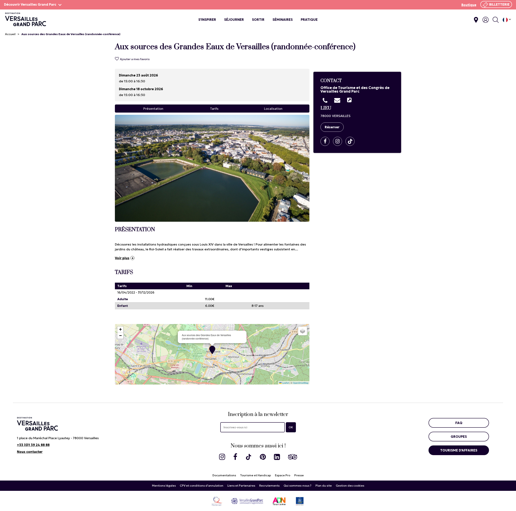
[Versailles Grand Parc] (247, 501)
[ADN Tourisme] (279, 501)
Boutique (468, 5)
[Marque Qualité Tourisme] (217, 501)
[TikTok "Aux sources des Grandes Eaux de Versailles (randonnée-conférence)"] (351, 141)
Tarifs (214, 109)
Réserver (332, 127)
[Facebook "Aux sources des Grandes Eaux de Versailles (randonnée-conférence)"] (326, 141)
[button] (212, 350)
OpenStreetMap (300, 382)
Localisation (273, 109)
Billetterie (499, 4)
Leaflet (285, 382)
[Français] (507, 19)
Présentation (153, 109)
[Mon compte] (486, 20)
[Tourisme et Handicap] (300, 501)
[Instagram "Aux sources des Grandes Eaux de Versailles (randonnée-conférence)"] (339, 141)
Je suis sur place (476, 19)
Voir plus (122, 258)
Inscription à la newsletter (258, 414)
